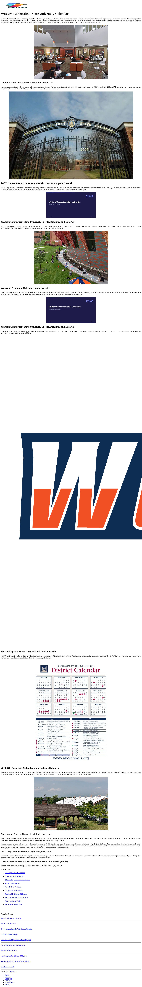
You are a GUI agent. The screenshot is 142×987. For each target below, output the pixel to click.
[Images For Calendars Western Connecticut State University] (71, 52)
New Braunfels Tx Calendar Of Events (14, 956)
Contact (7, 977)
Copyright (8, 979)
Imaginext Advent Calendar (14, 890)
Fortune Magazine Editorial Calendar (13, 945)
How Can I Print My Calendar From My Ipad (16, 940)
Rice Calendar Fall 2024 (9, 951)
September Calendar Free (13, 904)
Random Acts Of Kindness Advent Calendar (15, 961)
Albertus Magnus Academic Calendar (17, 880)
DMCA (7, 980)
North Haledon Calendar (13, 887)
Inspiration (12, 971)
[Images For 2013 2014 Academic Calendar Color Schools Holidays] (71, 712)
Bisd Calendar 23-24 (7, 967)
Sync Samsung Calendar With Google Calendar (16, 929)
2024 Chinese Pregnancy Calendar (16, 897)
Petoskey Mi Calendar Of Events (16, 894)
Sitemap (7, 984)
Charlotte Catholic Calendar (14, 876)
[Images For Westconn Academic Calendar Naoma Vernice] (71, 258)
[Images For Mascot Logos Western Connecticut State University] (71, 492)
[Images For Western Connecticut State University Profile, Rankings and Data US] (71, 205)
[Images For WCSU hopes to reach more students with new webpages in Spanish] (71, 135)
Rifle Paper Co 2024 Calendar (15, 873)
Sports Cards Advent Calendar (11, 918)
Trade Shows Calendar (12, 883)
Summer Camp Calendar (9, 923)
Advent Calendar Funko (13, 901)
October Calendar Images (9, 934)
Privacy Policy (10, 982)
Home (7, 975)
